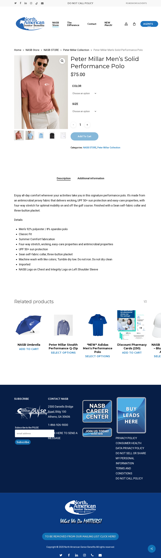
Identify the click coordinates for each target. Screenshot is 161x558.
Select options (63, 353)
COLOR (76, 86)
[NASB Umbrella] (29, 325)
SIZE (75, 104)
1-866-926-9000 (58, 424)
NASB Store (32, 50)
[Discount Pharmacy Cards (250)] (132, 325)
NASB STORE (51, 50)
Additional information (91, 178)
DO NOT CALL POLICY (80, 3)
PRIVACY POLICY (126, 438)
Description (64, 178)
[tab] (64, 178)
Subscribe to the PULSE (27, 427)
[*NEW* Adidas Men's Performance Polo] (98, 325)
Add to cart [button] (29, 349)
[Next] (63, 135)
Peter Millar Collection (76, 50)
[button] (149, 24)
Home (17, 50)
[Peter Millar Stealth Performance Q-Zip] (63, 325)
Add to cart (84, 136)
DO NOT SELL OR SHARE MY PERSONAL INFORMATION (131, 458)
